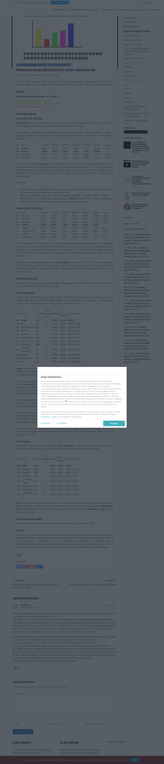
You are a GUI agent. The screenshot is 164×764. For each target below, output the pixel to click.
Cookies (54, 417)
